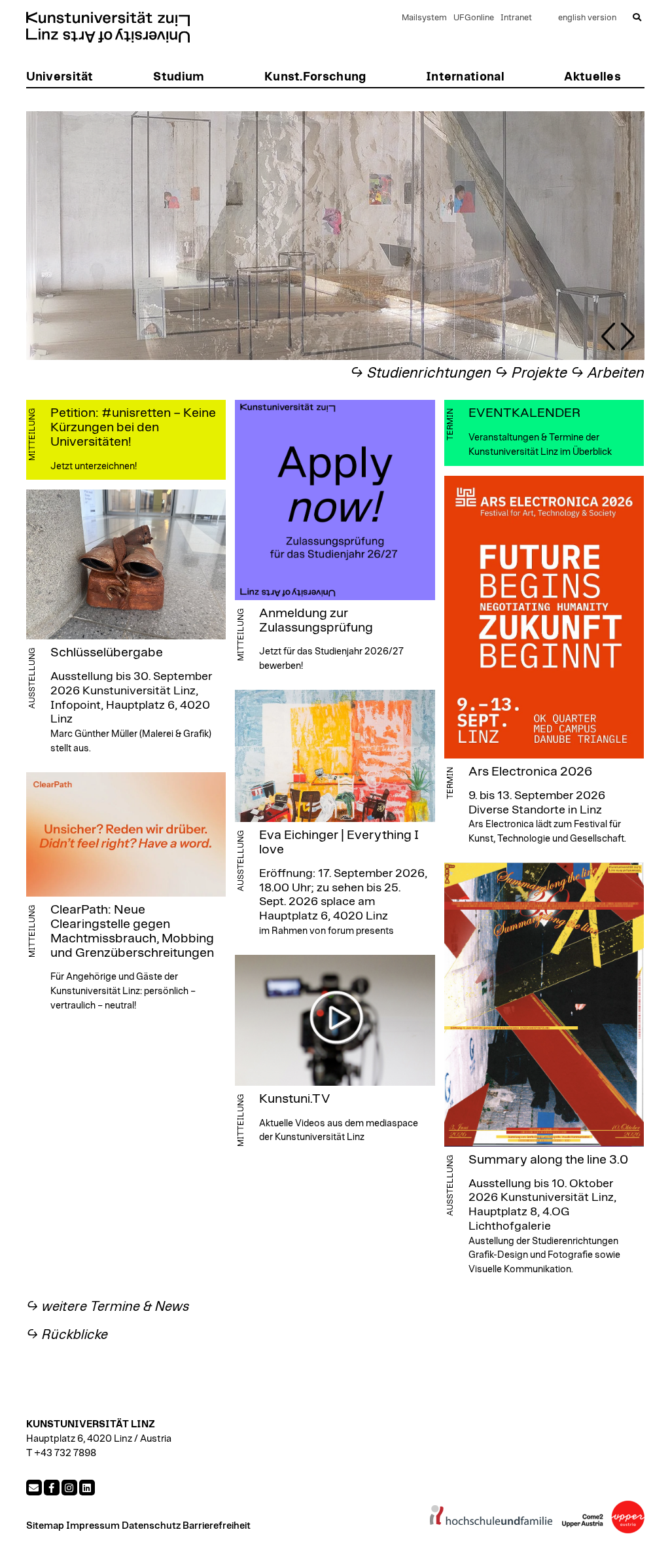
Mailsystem (424, 18)
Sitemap (45, 1526)
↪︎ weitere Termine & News (108, 1306)
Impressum (93, 1526)
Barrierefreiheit (217, 1526)
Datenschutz (151, 1526)
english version (587, 18)
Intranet (516, 18)
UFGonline (473, 18)
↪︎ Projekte (531, 373)
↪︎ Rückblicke (67, 1335)
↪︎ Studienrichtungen (420, 373)
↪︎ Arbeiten (607, 373)
